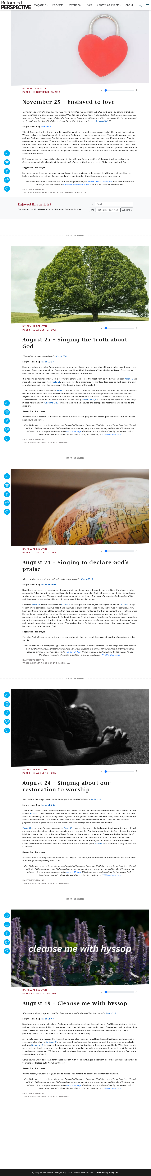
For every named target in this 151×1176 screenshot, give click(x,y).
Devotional (75, 5)
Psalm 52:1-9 (47, 361)
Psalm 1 (60, 390)
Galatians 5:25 (51, 402)
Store (89, 5)
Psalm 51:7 (111, 1013)
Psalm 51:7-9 (47, 1018)
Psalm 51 (56, 382)
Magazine (40, 5)
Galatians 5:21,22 (89, 399)
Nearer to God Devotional (99, 181)
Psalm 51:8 (96, 799)
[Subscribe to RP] (7, 189)
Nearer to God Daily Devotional (69, 193)
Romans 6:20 (101, 121)
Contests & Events (108, 5)
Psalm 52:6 (61, 356)
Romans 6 (46, 126)
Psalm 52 (99, 843)
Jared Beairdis (36, 88)
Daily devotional (33, 189)
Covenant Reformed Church (76, 184)
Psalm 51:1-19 (48, 805)
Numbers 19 (37, 1045)
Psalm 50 (128, 378)
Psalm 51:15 (86, 579)
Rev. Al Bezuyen (37, 326)
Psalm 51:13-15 (48, 584)
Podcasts (57, 5)
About (129, 5)
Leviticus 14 (51, 1042)
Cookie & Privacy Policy (104, 1172)
